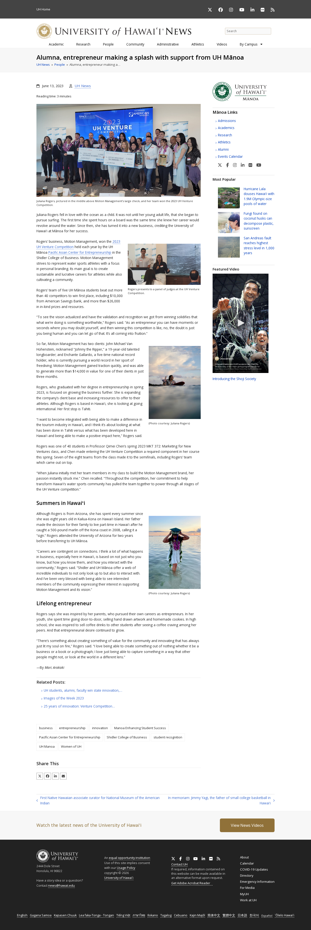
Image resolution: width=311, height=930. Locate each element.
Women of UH (71, 746)
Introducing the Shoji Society (234, 378)
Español (266, 915)
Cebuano (180, 915)
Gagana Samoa (41, 915)
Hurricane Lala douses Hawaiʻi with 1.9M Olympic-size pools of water (259, 196)
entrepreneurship (72, 728)
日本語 (242, 915)
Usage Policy (126, 867)
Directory (246, 875)
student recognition (168, 737)
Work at (248, 900)
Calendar (247, 863)
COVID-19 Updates (254, 869)
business (46, 728)
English (22, 915)
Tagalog (166, 915)
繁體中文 (229, 915)
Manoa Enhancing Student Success (140, 728)
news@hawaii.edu (61, 886)
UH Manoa (47, 746)
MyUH (244, 894)
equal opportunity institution (129, 858)
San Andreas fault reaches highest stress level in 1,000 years (259, 245)
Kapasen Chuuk (65, 915)
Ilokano (152, 915)
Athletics (224, 142)
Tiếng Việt (123, 915)
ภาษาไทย (139, 915)
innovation (100, 728)
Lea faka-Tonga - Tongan (96, 915)
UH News (83, 85)
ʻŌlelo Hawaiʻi (284, 915)
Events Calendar (230, 156)
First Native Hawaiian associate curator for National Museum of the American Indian (98, 800)
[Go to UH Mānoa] (244, 100)
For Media (247, 887)
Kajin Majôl (197, 915)
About (244, 857)
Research (225, 135)
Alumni (223, 149)
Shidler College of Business (127, 737)
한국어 (254, 915)
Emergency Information (257, 881)
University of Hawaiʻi (118, 877)
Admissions (227, 120)
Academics (226, 127)
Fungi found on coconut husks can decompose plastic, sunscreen (259, 221)
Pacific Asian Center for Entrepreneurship (79, 252)
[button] (39, 776)
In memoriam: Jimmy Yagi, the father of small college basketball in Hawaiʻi (218, 800)
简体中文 (213, 915)
